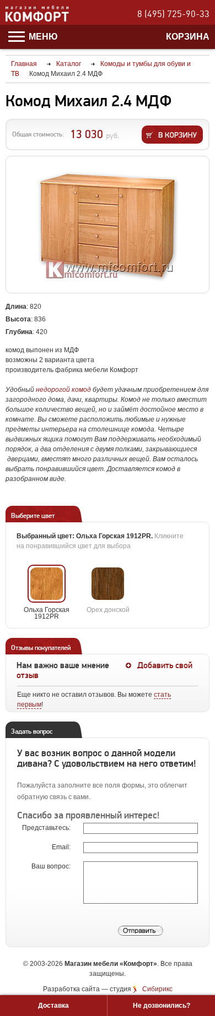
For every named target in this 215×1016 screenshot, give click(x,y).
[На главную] (37, 20)
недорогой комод (63, 390)
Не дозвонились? (161, 1005)
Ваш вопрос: (51, 866)
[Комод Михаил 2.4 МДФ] (107, 225)
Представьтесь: (47, 828)
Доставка (53, 1005)
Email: (62, 847)
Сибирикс (157, 989)
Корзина (187, 36)
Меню (42, 36)
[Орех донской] (108, 583)
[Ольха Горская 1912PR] (46, 583)
